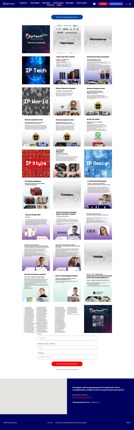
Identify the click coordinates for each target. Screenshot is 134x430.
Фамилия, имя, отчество (46, 344)
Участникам (35, 3)
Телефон (41, 353)
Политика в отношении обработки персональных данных (71, 422)
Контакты (50, 5)
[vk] (94, 4)
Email (39, 334)
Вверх (128, 422)
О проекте (23, 3)
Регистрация (58, 3)
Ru (130, 4)
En (126, 4)
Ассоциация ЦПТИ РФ (81, 397)
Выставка (46, 3)
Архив (59, 5)
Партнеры (70, 3)
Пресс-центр (82, 3)
